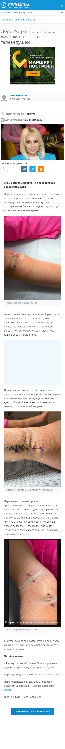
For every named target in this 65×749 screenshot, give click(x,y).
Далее (50, 667)
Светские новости (25, 19)
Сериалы (6, 19)
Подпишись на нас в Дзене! (32, 711)
